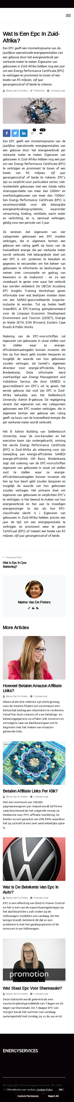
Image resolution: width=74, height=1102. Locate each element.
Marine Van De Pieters (17, 90)
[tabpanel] (34, 111)
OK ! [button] (61, 1089)
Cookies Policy (44, 1089)
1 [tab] (34, 118)
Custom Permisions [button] (28, 1096)
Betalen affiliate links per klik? (30, 791)
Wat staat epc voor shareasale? (32, 988)
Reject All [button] (53, 1096)
